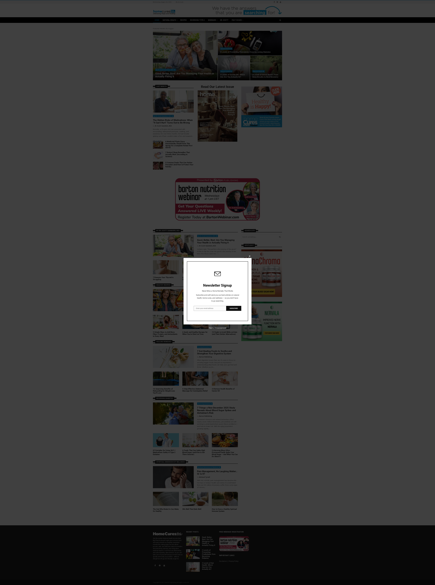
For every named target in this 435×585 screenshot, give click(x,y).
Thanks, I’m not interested (217, 328)
